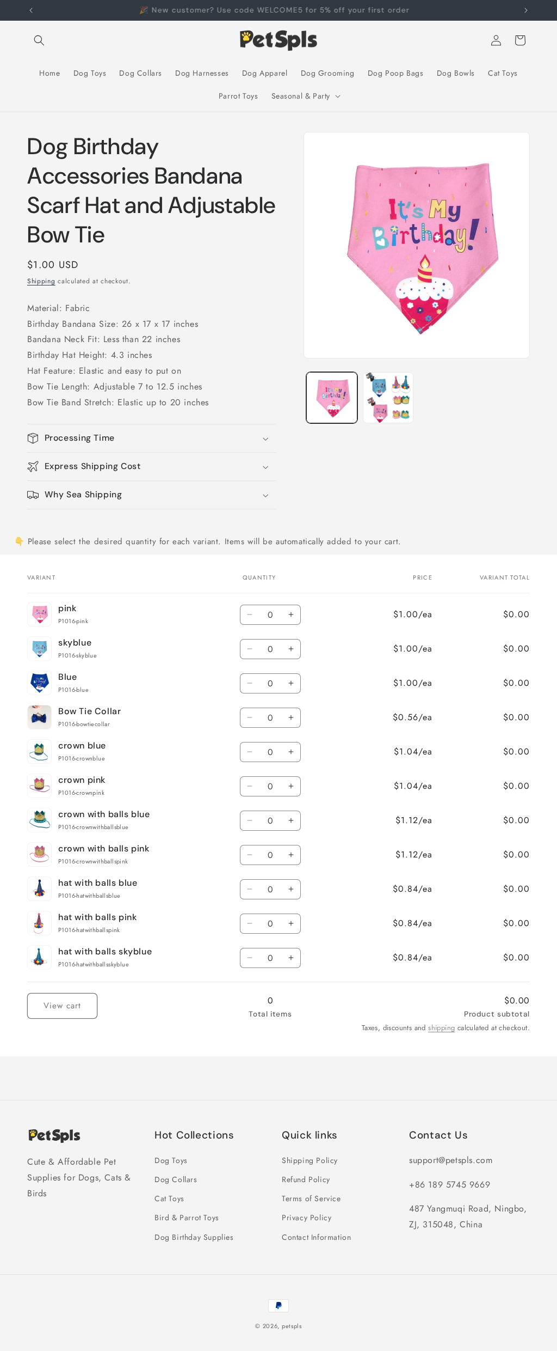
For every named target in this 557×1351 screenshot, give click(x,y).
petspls (292, 1326)
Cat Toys (169, 1198)
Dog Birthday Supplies (194, 1237)
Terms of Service (311, 1198)
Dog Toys (171, 1160)
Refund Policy (306, 1179)
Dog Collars (175, 1179)
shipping (441, 1028)
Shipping (41, 281)
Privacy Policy (306, 1217)
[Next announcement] (526, 10)
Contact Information (316, 1237)
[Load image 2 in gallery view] (388, 397)
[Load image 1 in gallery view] (331, 397)
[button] (39, 40)
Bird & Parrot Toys (186, 1217)
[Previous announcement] (31, 10)
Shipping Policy (310, 1160)
